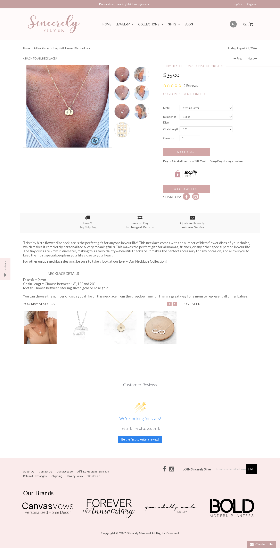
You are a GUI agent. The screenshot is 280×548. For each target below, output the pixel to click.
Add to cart (186, 152)
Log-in (237, 4)
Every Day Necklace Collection (142, 261)
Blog (189, 24)
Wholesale (94, 476)
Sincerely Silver (136, 533)
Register (252, 4)
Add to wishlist (186, 189)
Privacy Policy (75, 476)
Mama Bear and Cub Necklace (87, 335)
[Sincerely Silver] (54, 24)
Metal (166, 108)
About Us (28, 471)
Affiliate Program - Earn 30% (93, 471)
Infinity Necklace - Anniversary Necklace (174, 335)
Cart (246, 24)
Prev (239, 58)
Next (251, 58)
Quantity (168, 138)
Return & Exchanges (35, 476)
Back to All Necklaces (41, 58)
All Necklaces (41, 48)
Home (106, 24)
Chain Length (171, 129)
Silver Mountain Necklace (43, 335)
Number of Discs (169, 119)
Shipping (56, 476)
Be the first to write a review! (140, 439)
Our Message (65, 471)
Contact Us (45, 471)
